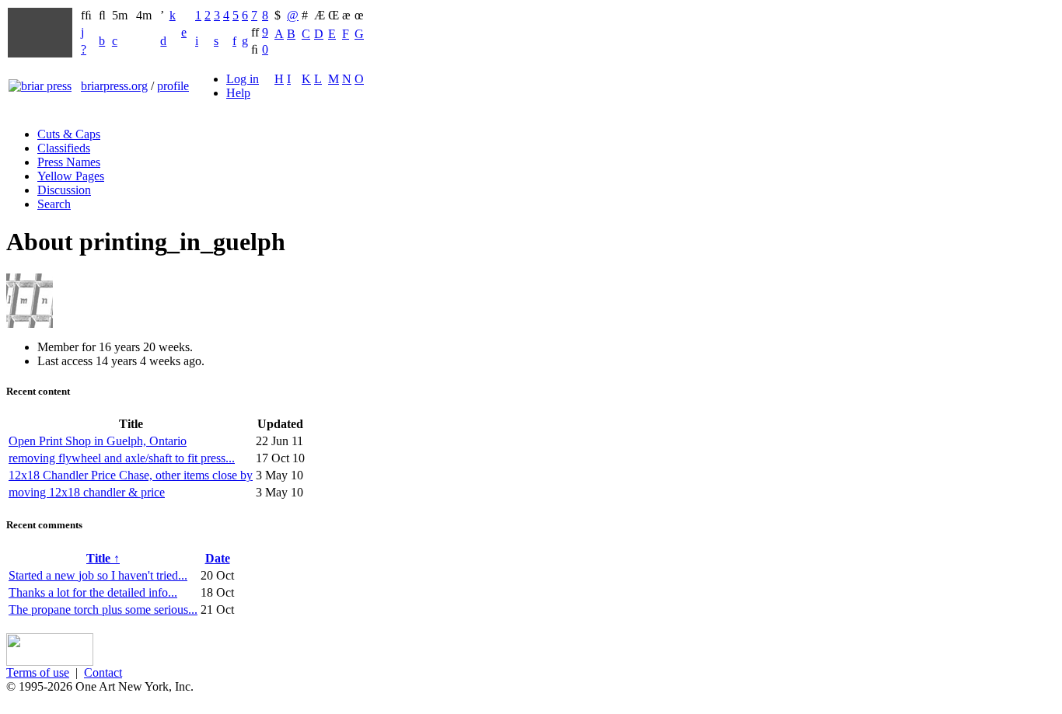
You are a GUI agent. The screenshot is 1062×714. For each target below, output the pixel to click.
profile (173, 85)
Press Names (68, 162)
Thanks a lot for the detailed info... (93, 592)
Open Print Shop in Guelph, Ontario (98, 441)
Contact (103, 672)
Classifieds (63, 148)
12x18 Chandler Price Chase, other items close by (131, 475)
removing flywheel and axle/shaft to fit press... (122, 458)
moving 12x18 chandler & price (87, 492)
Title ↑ (103, 558)
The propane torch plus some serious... (103, 609)
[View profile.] (29, 323)
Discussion (64, 190)
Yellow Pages (70, 176)
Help (238, 92)
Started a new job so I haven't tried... (98, 575)
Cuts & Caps (68, 134)
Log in (242, 78)
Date (217, 558)
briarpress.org (114, 85)
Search (54, 204)
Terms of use (37, 672)
